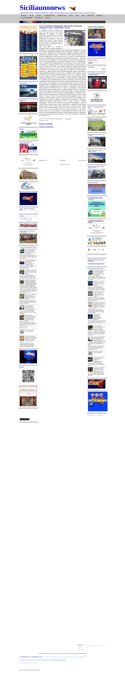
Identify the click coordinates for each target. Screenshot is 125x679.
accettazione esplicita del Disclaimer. (58, 660)
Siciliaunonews (42, 7)
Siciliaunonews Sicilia (91, 415)
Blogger (85, 653)
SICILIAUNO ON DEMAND (26, 17)
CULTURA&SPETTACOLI (49, 15)
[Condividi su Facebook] (69, 119)
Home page (62, 160)
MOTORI (71, 15)
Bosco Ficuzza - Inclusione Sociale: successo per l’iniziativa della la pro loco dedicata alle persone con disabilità (30, 296)
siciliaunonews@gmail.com (96, 263)
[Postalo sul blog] (66, 119)
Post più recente (43, 160)
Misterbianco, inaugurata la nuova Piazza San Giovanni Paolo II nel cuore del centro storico (31, 272)
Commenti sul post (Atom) (64, 164)
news (44, 120)
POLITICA (31, 15)
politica (47, 120)
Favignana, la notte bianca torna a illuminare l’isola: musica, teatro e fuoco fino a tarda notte (99, 283)
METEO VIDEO (90, 15)
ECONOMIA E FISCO (61, 15)
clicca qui (35, 662)
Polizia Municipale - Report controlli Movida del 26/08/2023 (98, 358)
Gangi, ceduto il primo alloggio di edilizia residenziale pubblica (29, 306)
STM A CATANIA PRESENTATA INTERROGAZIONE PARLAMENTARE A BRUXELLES (97, 317)
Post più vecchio (82, 160)
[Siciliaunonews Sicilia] (101, 415)
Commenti (82, 649)
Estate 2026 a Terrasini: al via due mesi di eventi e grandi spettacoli (30, 261)
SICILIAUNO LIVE (39, 17)
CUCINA (77, 15)
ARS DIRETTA (99, 15)
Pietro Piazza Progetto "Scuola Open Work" (29, 331)
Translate (29, 220)
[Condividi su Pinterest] (70, 119)
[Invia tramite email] (65, 119)
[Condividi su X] (68, 119)
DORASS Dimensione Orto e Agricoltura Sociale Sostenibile (95, 119)
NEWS (83, 15)
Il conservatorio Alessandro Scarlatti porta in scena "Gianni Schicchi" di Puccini (98, 368)
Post (81, 647)
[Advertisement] (29, 520)
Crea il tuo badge (97, 415)
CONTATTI (47, 17)
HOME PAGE (23, 15)
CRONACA (38, 15)
